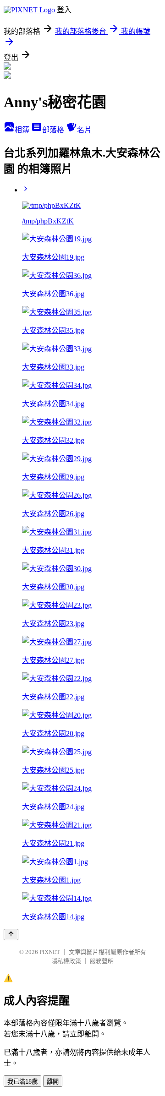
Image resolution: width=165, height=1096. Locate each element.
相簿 (23, 130)
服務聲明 (102, 961)
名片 (84, 130)
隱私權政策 (66, 961)
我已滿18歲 (22, 1081)
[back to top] (11, 934)
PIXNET (49, 952)
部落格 (54, 130)
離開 (53, 1081)
